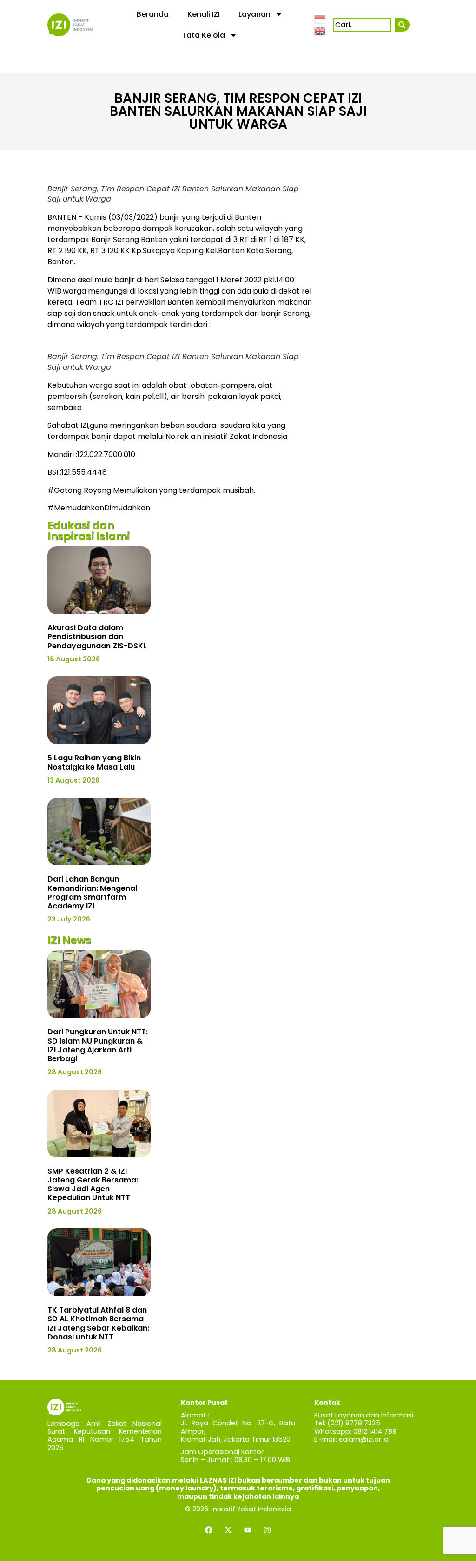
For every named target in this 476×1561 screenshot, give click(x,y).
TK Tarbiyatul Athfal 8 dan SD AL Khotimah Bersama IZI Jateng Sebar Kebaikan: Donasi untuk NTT (98, 1323)
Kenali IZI (203, 14)
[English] (320, 30)
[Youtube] (247, 1529)
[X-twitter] (228, 1529)
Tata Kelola (203, 35)
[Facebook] (208, 1529)
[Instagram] (267, 1529)
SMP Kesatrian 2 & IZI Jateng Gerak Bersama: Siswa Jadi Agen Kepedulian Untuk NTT (92, 1184)
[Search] (402, 25)
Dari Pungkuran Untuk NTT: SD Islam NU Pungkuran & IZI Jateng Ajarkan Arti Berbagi (97, 1045)
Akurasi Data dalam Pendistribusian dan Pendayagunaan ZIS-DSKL (97, 636)
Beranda (153, 14)
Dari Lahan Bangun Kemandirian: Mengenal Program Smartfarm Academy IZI (92, 892)
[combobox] (362, 25)
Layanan (254, 14)
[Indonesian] (320, 18)
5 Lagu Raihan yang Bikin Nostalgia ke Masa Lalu (94, 762)
